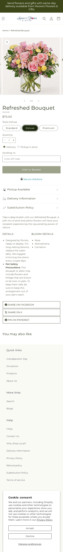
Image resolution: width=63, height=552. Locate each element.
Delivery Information (18, 450)
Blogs (9, 408)
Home (5, 30)
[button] (44, 18)
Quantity (7, 134)
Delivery (11, 147)
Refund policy (14, 465)
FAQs (9, 428)
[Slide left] (24, 100)
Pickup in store (29, 147)
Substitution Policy (17, 472)
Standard (11, 128)
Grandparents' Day (16, 358)
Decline (30, 536)
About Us (11, 380)
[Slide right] (38, 100)
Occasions (12, 366)
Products (11, 373)
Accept (30, 528)
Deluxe (30, 128)
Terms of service (15, 480)
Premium (49, 128)
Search (10, 401)
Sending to (13, 153)
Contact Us (12, 436)
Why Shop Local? (16, 443)
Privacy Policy (45, 519)
